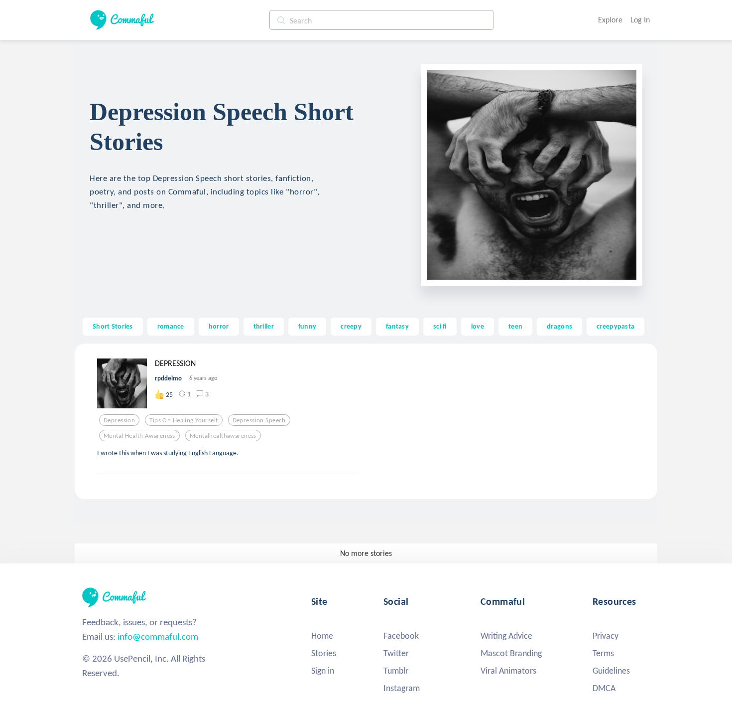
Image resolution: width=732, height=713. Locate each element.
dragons (559, 326)
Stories (323, 653)
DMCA (604, 688)
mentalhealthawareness (223, 435)
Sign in (322, 670)
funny (307, 326)
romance (170, 326)
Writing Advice (506, 635)
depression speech (259, 420)
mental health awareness (139, 435)
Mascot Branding (511, 653)
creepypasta (615, 326)
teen (515, 326)
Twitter (396, 653)
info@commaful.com (158, 636)
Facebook (401, 635)
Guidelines (611, 670)
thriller (263, 326)
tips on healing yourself (183, 420)
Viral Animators (508, 670)
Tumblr (395, 670)
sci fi (440, 326)
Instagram (401, 688)
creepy (351, 326)
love (477, 326)
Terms (603, 653)
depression (119, 420)
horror (219, 326)
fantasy (397, 326)
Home (322, 635)
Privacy (605, 635)
